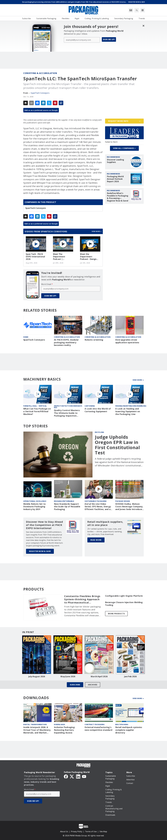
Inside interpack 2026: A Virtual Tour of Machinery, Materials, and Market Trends (37, 730)
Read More (95, 540)
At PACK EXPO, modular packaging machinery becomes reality (66, 342)
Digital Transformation (35, 724)
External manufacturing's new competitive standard (98, 728)
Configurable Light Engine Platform (124, 596)
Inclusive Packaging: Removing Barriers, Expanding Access (64, 730)
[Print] (25, 103)
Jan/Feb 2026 (130, 676)
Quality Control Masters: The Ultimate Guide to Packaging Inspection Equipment (67, 413)
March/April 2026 (99, 676)
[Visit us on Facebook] (66, 776)
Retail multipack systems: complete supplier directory (128, 730)
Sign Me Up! (109, 39)
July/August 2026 (36, 676)
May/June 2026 (67, 676)
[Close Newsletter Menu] (143, 25)
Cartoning (90, 406)
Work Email (47, 284)
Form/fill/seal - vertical (35, 406)
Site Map (103, 831)
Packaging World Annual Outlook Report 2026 (115, 179)
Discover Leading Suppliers (115, 160)
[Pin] (55, 103)
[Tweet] (49, 103)
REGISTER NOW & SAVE (40, 551)
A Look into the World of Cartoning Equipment (98, 410)
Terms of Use (91, 831)
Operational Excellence (34, 501)
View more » (97, 231)
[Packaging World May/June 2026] (67, 654)
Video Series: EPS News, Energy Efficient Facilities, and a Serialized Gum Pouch (98, 507)
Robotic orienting (94, 339)
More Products (116, 613)
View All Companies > (124, 148)
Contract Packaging (94, 724)
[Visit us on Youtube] (84, 776)
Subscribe (75, 684)
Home (25, 337)
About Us (64, 831)
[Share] (37, 103)
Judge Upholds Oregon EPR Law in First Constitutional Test (117, 444)
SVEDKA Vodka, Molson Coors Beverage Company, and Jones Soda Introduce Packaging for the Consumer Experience (129, 507)
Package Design (122, 501)
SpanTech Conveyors (40, 93)
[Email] (31, 103)
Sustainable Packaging (96, 501)
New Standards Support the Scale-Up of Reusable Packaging (67, 507)
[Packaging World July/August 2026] (36, 654)
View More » (138, 380)
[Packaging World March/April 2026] (99, 654)
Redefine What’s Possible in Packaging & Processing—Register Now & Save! (117, 197)
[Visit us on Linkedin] (78, 776)
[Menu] (142, 10)
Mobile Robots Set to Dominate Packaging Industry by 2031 (34, 507)
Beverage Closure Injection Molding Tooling (124, 603)
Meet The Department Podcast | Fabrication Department (59, 256)
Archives (92, 684)
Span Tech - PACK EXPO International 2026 (35, 256)
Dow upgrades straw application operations (127, 341)
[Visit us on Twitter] (72, 776)
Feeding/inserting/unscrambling (130, 406)
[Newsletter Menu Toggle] (130, 10)
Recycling (99, 432)
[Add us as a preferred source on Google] (61, 103)
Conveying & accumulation (40, 73)
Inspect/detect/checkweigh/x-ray (68, 407)
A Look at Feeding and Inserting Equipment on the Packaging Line (127, 411)
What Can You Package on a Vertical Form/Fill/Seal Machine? (37, 411)
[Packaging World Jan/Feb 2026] (130, 654)
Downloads (59, 724)
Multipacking (121, 724)
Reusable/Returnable (64, 501)
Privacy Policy (76, 831)
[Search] (136, 10)
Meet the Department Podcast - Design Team (88, 256)
